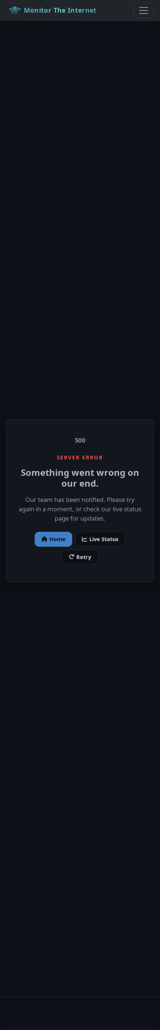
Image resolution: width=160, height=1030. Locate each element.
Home (57, 539)
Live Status (103, 539)
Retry (83, 557)
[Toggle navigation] (143, 10)
